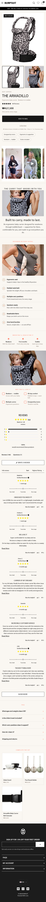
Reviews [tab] (6, 455)
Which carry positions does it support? (23, 725)
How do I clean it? (23, 732)
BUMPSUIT (25, 894)
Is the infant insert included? (23, 718)
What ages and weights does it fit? (23, 711)
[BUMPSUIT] (10, 3)
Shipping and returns (23, 739)
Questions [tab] (17, 455)
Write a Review (27, 463)
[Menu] (2, 3)
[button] (10, 104)
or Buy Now (23, 125)
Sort (27, 470)
